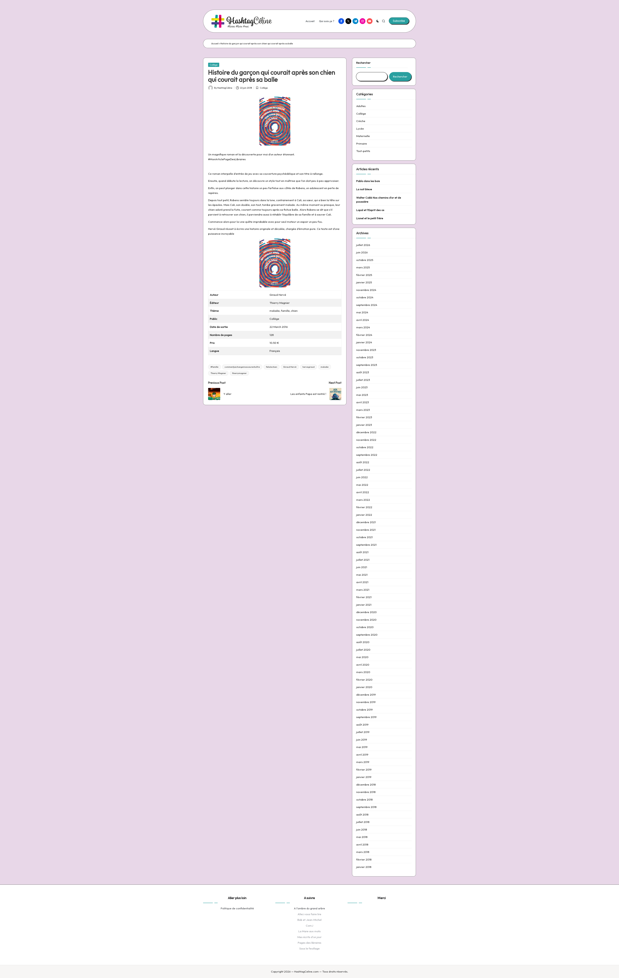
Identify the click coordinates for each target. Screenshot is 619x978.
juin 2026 (362, 252)
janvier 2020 (364, 687)
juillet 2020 (363, 649)
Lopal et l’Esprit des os (370, 210)
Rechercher (363, 62)
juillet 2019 (362, 732)
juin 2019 (361, 739)
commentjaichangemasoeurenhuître (242, 367)
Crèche (360, 121)
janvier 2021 (363, 604)
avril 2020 (362, 664)
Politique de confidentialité (237, 908)
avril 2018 (362, 844)
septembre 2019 (366, 717)
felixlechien (271, 367)
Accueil (214, 43)
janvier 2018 (363, 867)
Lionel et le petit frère (369, 218)
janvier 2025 (364, 282)
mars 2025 (363, 267)
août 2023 (362, 372)
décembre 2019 (366, 694)
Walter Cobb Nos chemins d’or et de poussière (378, 199)
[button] (399, 20)
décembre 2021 (366, 522)
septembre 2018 (366, 807)
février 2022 (364, 507)
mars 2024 (363, 327)
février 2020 (364, 679)
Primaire (361, 143)
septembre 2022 (366, 454)
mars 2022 (363, 499)
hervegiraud (308, 367)
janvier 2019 (363, 777)
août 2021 (362, 552)
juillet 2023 (363, 379)
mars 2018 (362, 852)
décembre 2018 (366, 784)
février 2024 (364, 335)
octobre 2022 (364, 447)
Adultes (361, 106)
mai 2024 (362, 312)
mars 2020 (363, 672)
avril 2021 (362, 582)
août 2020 (362, 642)
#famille (214, 367)
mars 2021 (362, 589)
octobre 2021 (364, 537)
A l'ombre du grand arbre (309, 908)
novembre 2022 (366, 439)
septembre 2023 (366, 365)
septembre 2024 (366, 305)
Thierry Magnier (218, 373)
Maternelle (363, 136)
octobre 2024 (364, 297)
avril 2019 (362, 754)
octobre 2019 (364, 709)
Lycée (360, 128)
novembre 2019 (366, 702)
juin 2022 (362, 477)
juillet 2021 (362, 559)
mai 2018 (362, 837)
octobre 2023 (364, 357)
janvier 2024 (364, 342)
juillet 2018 (362, 822)
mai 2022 (362, 484)
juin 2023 (362, 387)
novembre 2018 (366, 792)
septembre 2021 (366, 544)
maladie (325, 367)
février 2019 (364, 769)
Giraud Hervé (289, 367)
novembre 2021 (366, 529)
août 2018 (362, 814)
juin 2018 (361, 829)
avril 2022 (362, 492)
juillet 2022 (363, 469)
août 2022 (362, 462)
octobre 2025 (364, 260)
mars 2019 (362, 762)
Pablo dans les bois (368, 181)
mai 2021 (362, 574)
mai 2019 (362, 747)
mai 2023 (362, 394)
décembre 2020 (366, 612)
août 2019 (362, 724)
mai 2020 (362, 657)
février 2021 (364, 597)
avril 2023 (362, 402)
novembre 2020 (366, 619)
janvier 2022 (364, 514)
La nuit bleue (364, 189)
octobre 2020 (364, 627)
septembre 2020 (366, 634)
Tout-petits (363, 151)
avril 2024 (362, 320)
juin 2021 (361, 567)
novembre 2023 (366, 350)
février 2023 (364, 417)
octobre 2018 (364, 799)
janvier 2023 (364, 424)
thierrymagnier (239, 373)
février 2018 (364, 859)
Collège (214, 64)
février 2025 (364, 275)
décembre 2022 (366, 432)
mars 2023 (363, 409)
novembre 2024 (366, 290)
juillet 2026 (363, 245)
